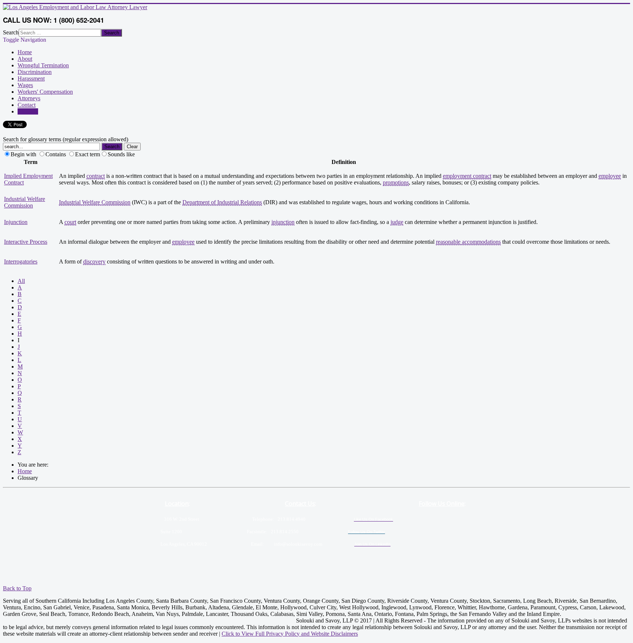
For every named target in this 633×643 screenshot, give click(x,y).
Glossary (28, 111)
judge (396, 222)
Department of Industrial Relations (222, 202)
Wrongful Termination (43, 65)
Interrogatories (20, 261)
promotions (396, 182)
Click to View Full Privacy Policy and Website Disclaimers (290, 634)
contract (95, 176)
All (21, 281)
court (70, 222)
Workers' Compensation (45, 92)
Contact (27, 105)
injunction (283, 222)
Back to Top (17, 588)
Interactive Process (25, 242)
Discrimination (35, 72)
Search (11, 32)
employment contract (467, 176)
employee (610, 176)
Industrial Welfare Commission (24, 202)
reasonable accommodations (468, 242)
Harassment (31, 78)
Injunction (15, 222)
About (25, 59)
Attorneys (29, 98)
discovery (94, 261)
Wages (25, 85)
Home (25, 52)
